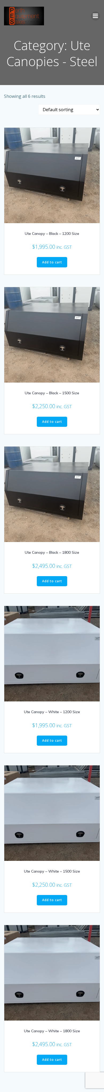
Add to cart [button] (52, 262)
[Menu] (95, 16)
